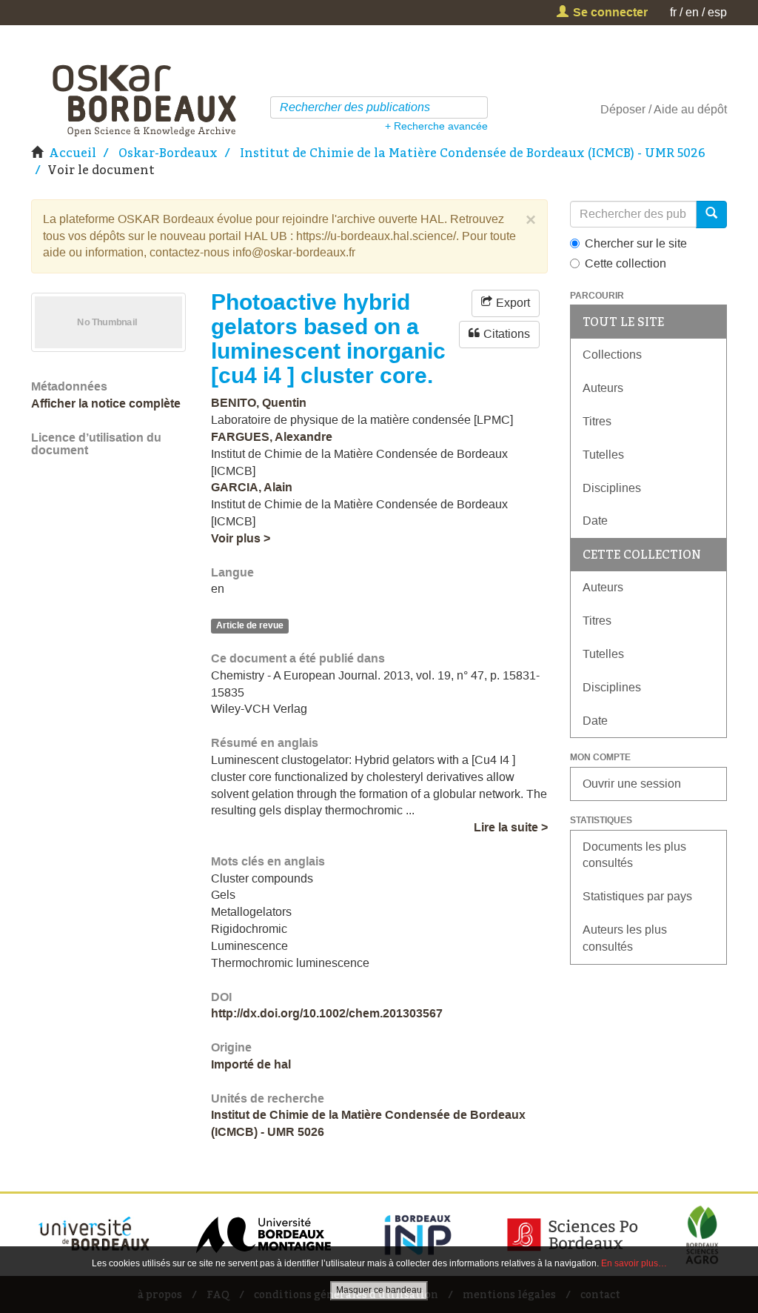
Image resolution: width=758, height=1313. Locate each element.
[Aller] (478, 107)
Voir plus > (240, 538)
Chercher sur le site (636, 243)
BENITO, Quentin (258, 402)
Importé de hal (251, 1064)
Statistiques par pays (637, 896)
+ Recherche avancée (436, 126)
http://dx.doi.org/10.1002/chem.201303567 (327, 1013)
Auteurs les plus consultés (625, 938)
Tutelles (603, 454)
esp (717, 12)
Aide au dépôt (690, 109)
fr (673, 12)
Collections (612, 354)
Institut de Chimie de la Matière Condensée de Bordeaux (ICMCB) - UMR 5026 (472, 152)
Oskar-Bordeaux (168, 152)
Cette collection (625, 263)
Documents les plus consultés (634, 855)
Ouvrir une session (632, 783)
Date (595, 520)
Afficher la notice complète (106, 403)
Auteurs (603, 388)
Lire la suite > (511, 827)
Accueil (72, 152)
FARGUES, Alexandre (271, 437)
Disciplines (612, 488)
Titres (597, 421)
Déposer (622, 109)
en (692, 12)
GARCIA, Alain (251, 487)
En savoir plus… (634, 1263)
